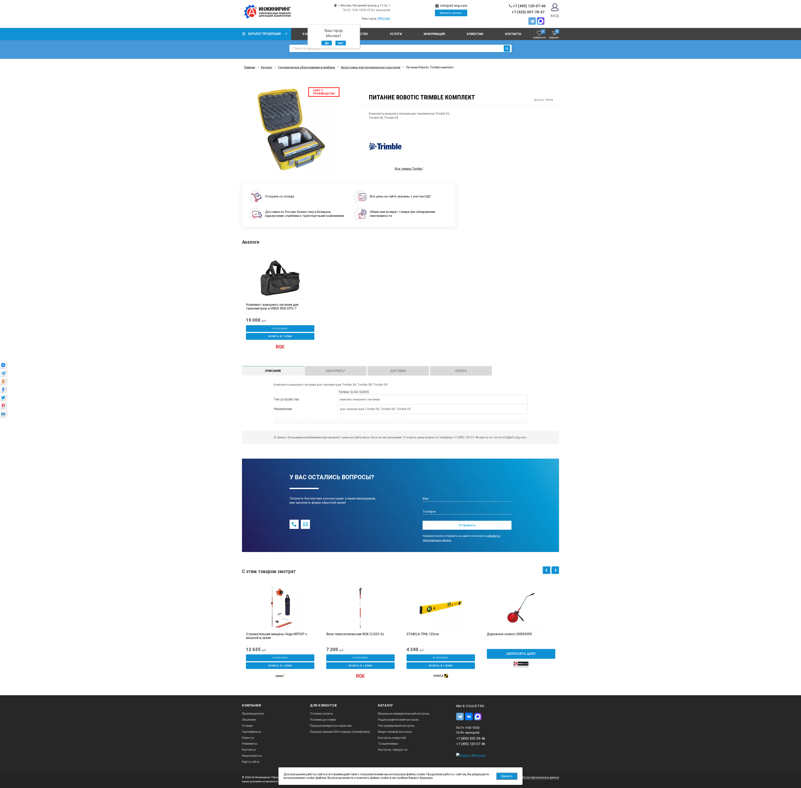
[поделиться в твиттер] (3, 398)
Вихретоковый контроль (395, 731)
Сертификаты (251, 731)
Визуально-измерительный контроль (404, 713)
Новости (248, 737)
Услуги (396, 34)
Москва (384, 18)
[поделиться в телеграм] (3, 374)
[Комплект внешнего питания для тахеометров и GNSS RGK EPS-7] (280, 278)
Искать (507, 48)
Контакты (513, 34)
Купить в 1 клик (280, 336)
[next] (555, 570)
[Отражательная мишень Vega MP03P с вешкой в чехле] (280, 607)
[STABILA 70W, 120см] (441, 607)
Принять (507, 776)
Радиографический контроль (398, 719)
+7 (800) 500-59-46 (470, 738)
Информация (434, 34)
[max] (478, 716)
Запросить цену (521, 653)
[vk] (469, 716)
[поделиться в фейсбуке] (3, 390)
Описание (273, 371)
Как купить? (335, 371)
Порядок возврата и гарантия (330, 725)
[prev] (546, 570)
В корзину (280, 328)
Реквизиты (249, 743)
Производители (253, 713)
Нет (341, 43)
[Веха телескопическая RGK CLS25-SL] (360, 607)
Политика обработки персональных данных (531, 777)
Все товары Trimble (409, 168)
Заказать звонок (450, 12)
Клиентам (475, 34)
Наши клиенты (252, 755)
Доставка (398, 371)
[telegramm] (532, 21)
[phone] (294, 524)
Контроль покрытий (392, 737)
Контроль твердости (392, 749)
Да (327, 43)
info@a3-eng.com (453, 6)
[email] (305, 524)
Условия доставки (323, 719)
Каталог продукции (264, 33)
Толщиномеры (388, 743)
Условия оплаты (321, 713)
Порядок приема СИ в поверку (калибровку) (340, 731)
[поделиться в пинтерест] (3, 406)
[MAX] (540, 21)
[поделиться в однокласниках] (3, 382)
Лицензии (249, 719)
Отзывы (247, 725)
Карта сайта (250, 761)
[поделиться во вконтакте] (3, 366)
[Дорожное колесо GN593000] (521, 607)
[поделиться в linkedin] (3, 415)
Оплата (461, 371)
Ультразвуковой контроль (396, 725)
